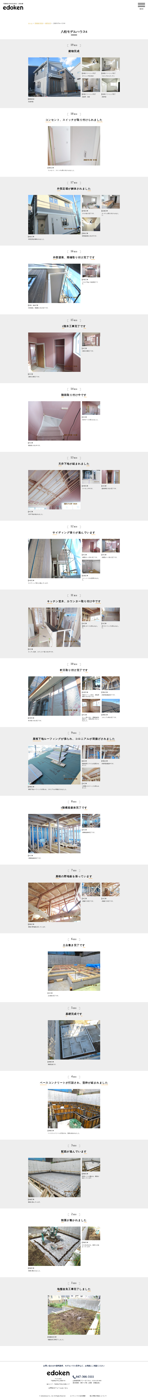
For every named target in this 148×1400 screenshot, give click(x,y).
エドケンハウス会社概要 (77, 1396)
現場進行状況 (39, 23)
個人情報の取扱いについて (98, 1396)
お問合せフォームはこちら (58, 1388)
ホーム (30, 23)
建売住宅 (48, 23)
